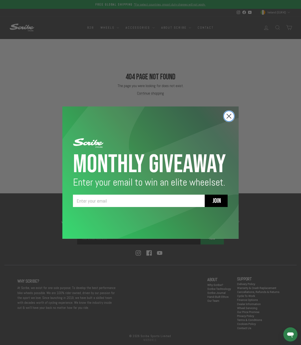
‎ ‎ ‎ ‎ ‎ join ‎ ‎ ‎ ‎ (216, 201)
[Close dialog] (229, 116)
